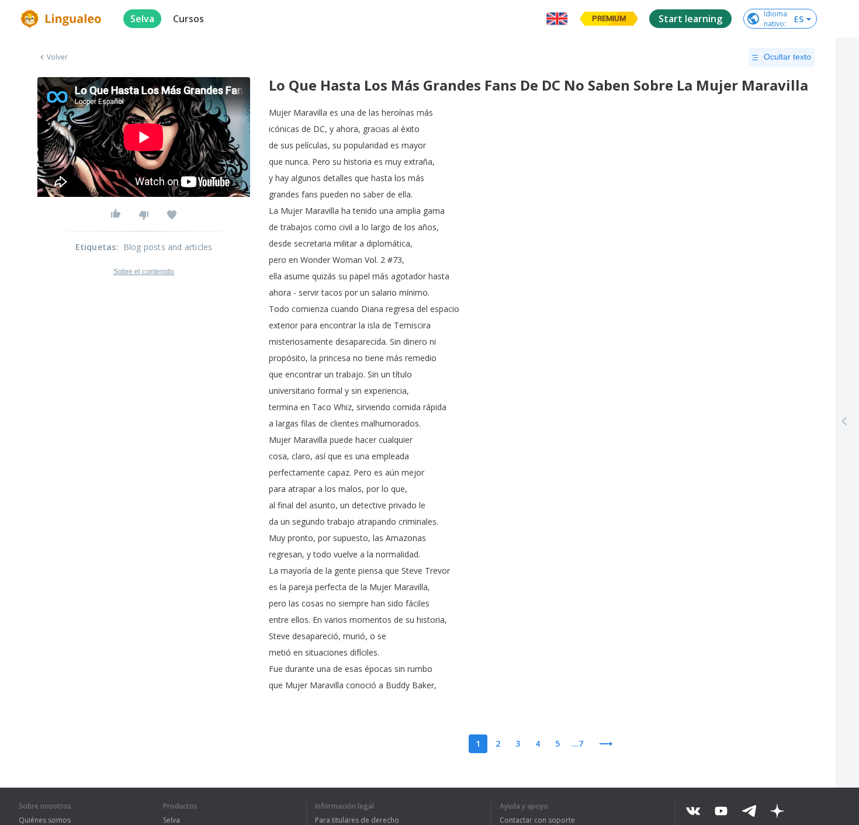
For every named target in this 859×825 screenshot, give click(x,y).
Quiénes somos (45, 820)
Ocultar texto (787, 56)
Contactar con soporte (537, 820)
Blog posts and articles (168, 246)
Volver (57, 57)
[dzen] (777, 811)
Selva (171, 820)
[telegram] (749, 811)
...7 (577, 743)
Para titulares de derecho (357, 820)
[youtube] (721, 811)
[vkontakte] (693, 811)
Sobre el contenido (144, 272)
